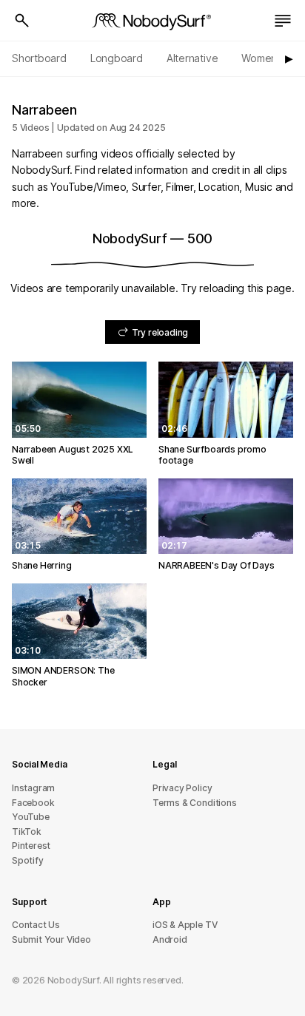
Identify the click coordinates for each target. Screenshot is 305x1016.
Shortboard (39, 58)
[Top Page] (152, 20)
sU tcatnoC (36, 924)
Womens (261, 58)
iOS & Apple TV (184, 924)
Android (169, 939)
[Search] (22, 20)
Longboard (116, 58)
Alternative (192, 58)
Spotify (28, 860)
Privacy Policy (182, 787)
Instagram (33, 787)
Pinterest (31, 845)
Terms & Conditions (194, 802)
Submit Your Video (51, 939)
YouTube (31, 816)
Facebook (33, 802)
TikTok (26, 831)
